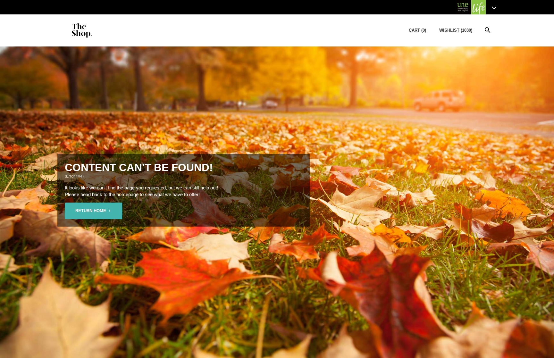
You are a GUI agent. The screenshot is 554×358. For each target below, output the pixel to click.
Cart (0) (417, 30)
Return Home (90, 210)
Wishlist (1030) (455, 30)
